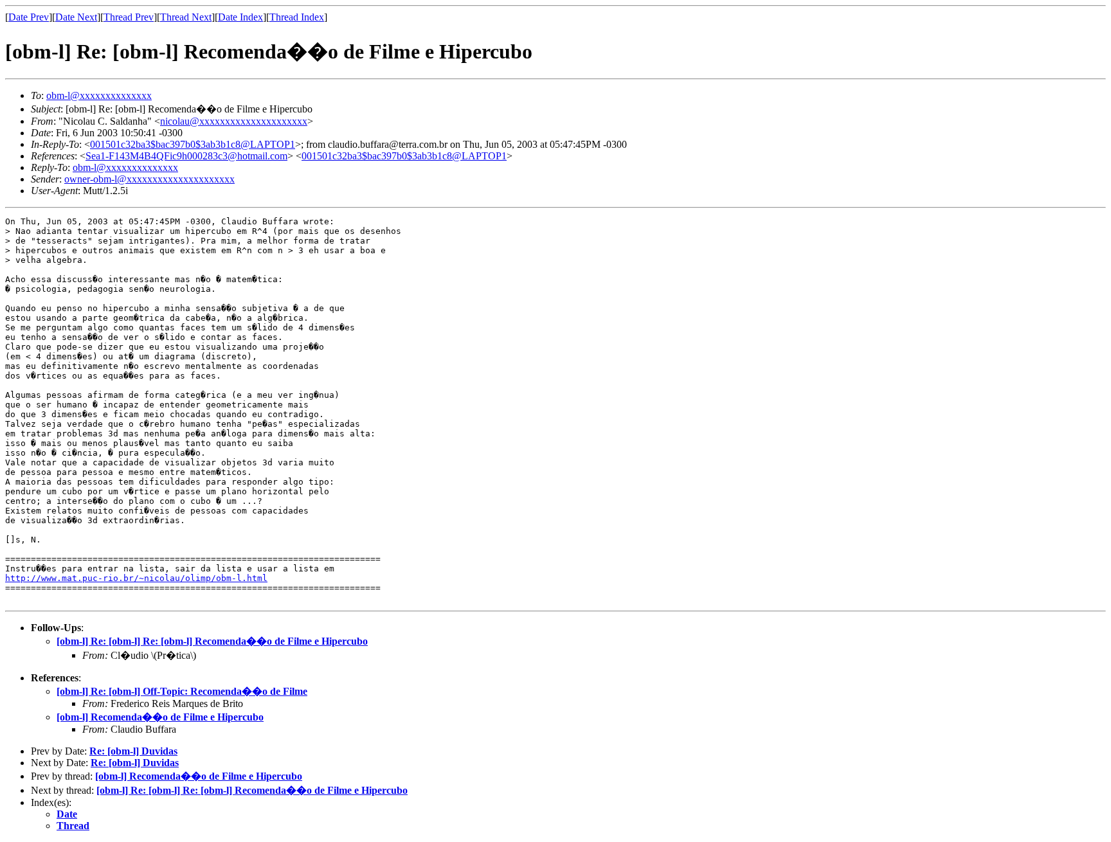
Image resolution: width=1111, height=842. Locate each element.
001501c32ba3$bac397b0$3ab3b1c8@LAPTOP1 (192, 144)
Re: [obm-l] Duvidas (133, 751)
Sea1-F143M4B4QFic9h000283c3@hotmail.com (186, 155)
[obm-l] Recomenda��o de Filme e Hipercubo (160, 717)
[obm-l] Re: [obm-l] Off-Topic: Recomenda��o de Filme (182, 691)
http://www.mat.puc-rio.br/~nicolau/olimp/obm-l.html (136, 578)
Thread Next (186, 17)
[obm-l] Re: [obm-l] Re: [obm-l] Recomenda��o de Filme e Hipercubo (212, 641)
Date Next (76, 17)
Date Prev (28, 17)
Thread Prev (129, 17)
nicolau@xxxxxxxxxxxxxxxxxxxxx (233, 121)
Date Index (240, 17)
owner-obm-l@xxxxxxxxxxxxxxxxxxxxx (149, 179)
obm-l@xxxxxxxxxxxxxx (99, 95)
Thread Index (296, 17)
